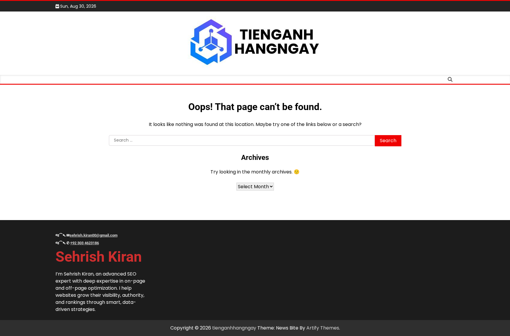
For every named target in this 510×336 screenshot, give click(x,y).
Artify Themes (322, 327)
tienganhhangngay (234, 327)
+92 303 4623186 (84, 243)
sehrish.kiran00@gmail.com (93, 235)
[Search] (450, 79)
